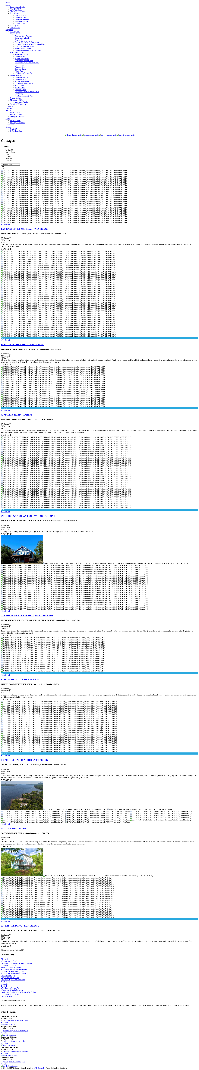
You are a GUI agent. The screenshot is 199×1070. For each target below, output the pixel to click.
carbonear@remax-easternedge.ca (15, 1041)
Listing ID (9, 150)
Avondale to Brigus (8, 976)
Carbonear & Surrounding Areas (13, 971)
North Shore (5, 982)
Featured (9, 160)
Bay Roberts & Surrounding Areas (13, 974)
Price (7, 154)
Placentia (4, 984)
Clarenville (5, 959)
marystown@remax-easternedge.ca (15, 1031)
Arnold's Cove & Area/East (11, 967)
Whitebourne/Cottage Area (10, 988)
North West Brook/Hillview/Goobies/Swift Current (19, 992)
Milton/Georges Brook (9, 961)
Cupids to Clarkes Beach (10, 978)
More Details (5, 224)
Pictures (8, 156)
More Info (4, 1022)
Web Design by (39, 1068)
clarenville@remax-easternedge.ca (15, 1020)
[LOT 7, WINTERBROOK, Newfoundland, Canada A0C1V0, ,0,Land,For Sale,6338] (22, 795)
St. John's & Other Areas (10, 994)
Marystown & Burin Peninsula (12, 990)
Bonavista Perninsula (8, 965)
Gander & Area (6, 996)
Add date (9, 158)
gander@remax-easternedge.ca (14, 1062)
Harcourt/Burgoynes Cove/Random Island (16, 963)
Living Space (10, 152)
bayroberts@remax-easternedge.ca (15, 1051)
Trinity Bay (5, 986)
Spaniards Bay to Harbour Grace (13, 980)
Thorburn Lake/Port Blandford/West (14, 969)
